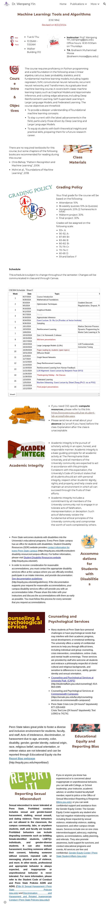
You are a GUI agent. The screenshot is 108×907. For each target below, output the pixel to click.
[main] (54, 19)
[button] (104, 4)
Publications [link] (77, 4)
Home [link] (63, 4)
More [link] (94, 4)
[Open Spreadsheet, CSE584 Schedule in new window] (94, 291)
